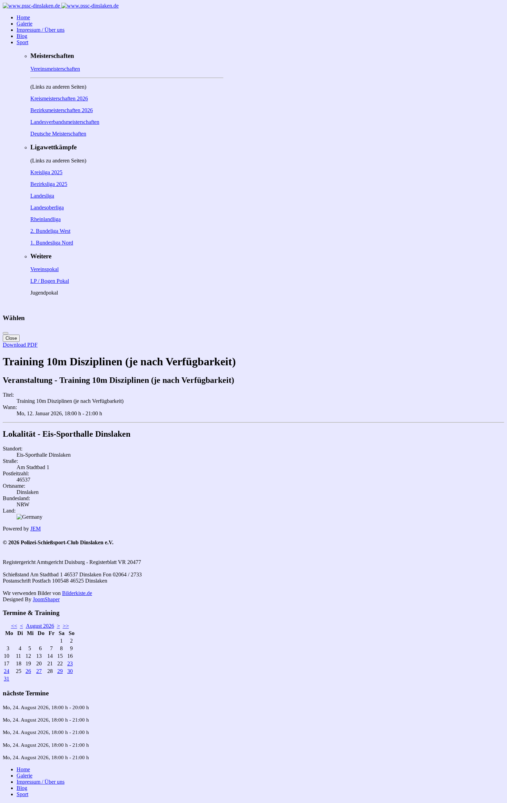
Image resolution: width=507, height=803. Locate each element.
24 (6, 671)
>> (66, 626)
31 (6, 679)
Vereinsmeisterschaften (55, 69)
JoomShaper (46, 599)
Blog (22, 36)
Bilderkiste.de (77, 593)
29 (60, 671)
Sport (22, 42)
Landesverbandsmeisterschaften (64, 122)
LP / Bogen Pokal (49, 281)
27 (39, 671)
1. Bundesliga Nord (51, 243)
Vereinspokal (44, 269)
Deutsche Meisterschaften (58, 134)
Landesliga (42, 196)
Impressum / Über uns (40, 30)
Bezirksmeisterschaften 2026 (61, 110)
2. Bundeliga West (50, 231)
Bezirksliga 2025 (48, 184)
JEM (35, 529)
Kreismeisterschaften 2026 (59, 98)
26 (28, 671)
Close (11, 338)
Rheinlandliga (45, 219)
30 (70, 671)
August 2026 (40, 626)
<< (14, 626)
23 (70, 663)
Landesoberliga (47, 207)
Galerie (24, 24)
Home (23, 17)
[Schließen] (5, 333)
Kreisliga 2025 (46, 172)
